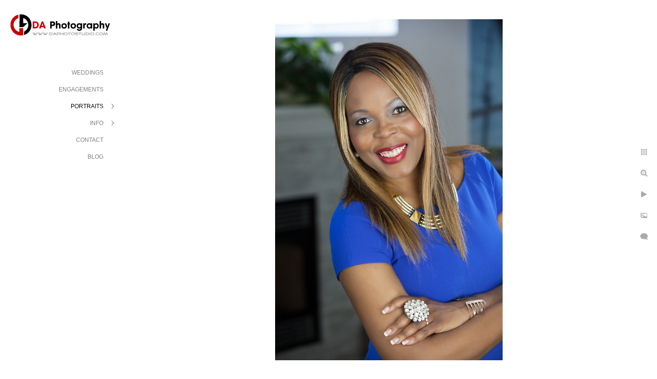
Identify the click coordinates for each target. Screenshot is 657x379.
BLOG (95, 156)
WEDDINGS (87, 72)
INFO (96, 123)
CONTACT (89, 140)
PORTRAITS (87, 106)
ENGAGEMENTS (81, 89)
